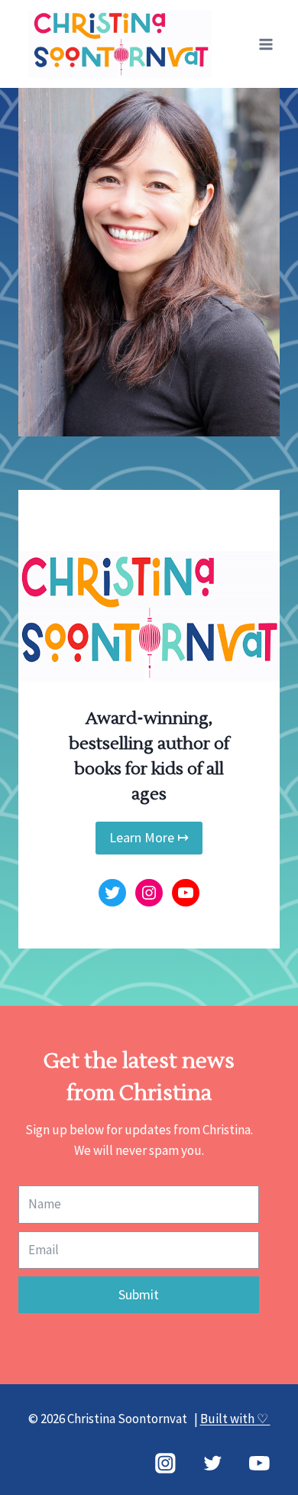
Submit (138, 1294)
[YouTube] (259, 1463)
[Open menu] (265, 44)
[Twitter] (212, 1463)
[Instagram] (165, 1463)
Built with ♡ (235, 1418)
